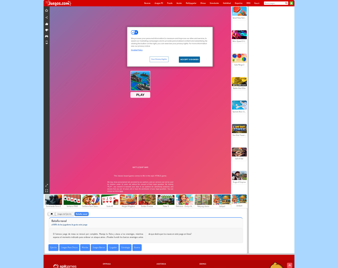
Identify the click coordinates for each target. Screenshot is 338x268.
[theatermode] (46, 185)
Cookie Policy (137, 50)
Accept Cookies (189, 59)
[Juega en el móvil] (46, 42)
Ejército (53, 247)
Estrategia (125, 247)
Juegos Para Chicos (69, 247)
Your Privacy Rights (159, 59)
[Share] (46, 17)
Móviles (85, 247)
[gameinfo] (46, 36)
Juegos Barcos (99, 247)
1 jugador (113, 247)
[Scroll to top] (289, 265)
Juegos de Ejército (64, 214)
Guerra (137, 247)
